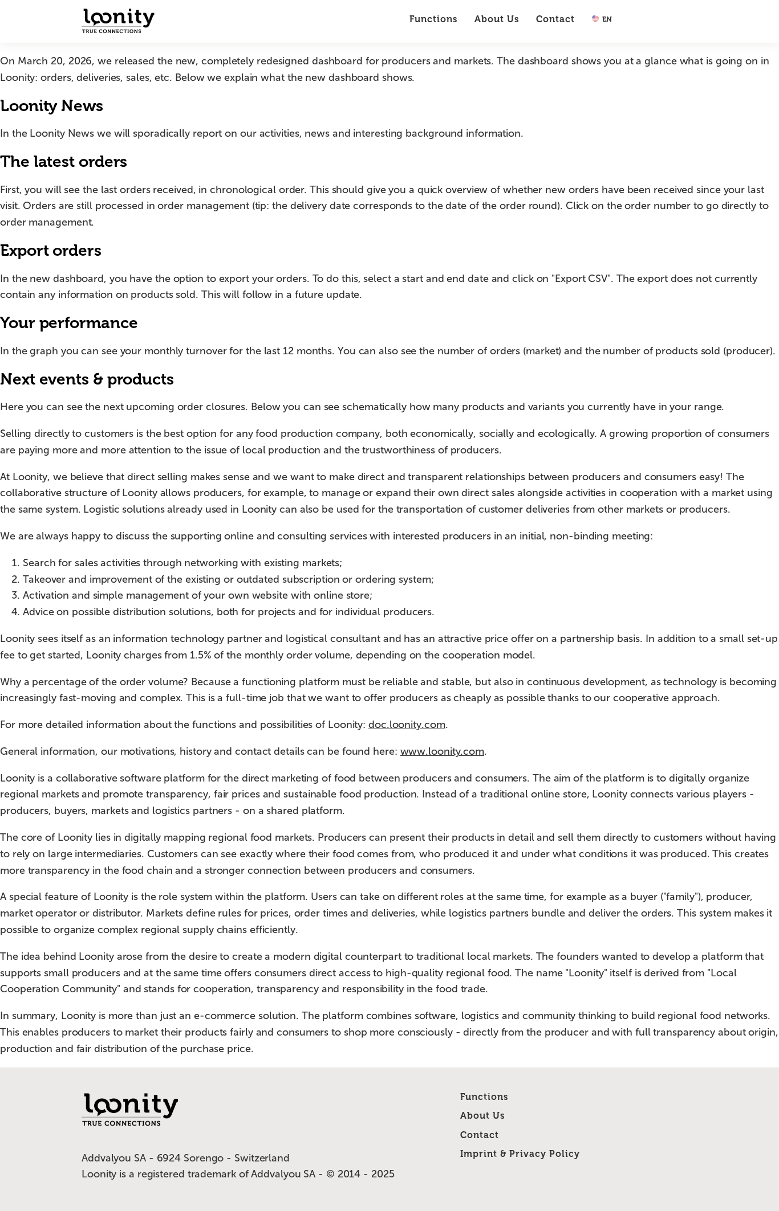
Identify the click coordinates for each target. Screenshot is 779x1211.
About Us (496, 19)
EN (606, 19)
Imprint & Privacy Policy (520, 1153)
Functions (433, 19)
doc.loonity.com (406, 724)
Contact (555, 19)
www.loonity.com (442, 751)
